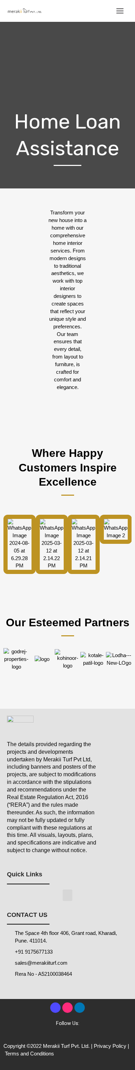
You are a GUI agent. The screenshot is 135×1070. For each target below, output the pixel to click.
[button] (67, 895)
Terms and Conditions (29, 1053)
